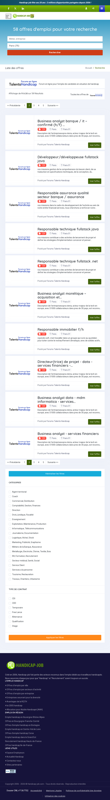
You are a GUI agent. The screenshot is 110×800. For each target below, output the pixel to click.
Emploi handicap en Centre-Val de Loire (23, 729)
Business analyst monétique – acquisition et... (62, 295)
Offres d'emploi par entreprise (20, 693)
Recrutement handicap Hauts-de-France (23, 741)
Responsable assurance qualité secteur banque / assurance (63, 195)
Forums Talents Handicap (58, 144)
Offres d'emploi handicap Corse (19, 733)
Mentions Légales (54, 791)
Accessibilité (36, 791)
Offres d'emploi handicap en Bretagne (22, 725)
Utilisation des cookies (55, 796)
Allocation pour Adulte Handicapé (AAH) (24, 709)
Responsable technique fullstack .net (68, 261)
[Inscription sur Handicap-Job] (86, 8)
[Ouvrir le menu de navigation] (8, 16)
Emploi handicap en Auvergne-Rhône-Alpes (25, 717)
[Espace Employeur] (102, 8)
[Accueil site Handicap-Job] (58, 15)
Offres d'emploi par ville (17, 685)
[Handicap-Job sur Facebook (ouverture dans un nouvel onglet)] (8, 8)
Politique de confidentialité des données (84, 791)
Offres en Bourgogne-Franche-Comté (22, 721)
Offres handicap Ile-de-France (18, 745)
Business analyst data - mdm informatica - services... (61, 399)
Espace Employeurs (15, 753)
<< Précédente (13, 105)
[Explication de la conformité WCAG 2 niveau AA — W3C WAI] (10, 771)
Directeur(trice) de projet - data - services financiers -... (65, 364)
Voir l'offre (94, 145)
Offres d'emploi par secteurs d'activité (23, 689)
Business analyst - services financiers (68, 433)
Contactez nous (13, 761)
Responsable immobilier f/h (61, 329)
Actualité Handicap (15, 757)
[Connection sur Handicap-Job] (93, 8)
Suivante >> (53, 105)
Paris (54, 129)
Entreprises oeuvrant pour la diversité (23, 697)
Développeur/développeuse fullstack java (68, 159)
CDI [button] (43, 129)
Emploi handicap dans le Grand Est (20, 737)
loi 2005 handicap (14, 705)
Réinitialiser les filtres (55, 474)
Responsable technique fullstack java (68, 229)
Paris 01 (66, 129)
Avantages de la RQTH (16, 701)
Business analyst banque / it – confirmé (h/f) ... (62, 123)
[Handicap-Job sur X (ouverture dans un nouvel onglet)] (15, 8)
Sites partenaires (14, 765)
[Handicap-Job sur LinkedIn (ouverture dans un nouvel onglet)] (23, 8)
